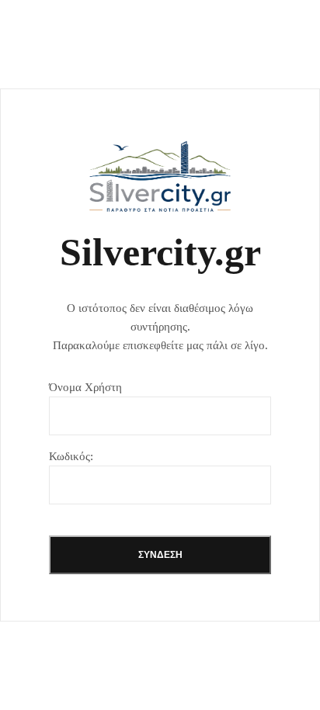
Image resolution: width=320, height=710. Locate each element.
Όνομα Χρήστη (85, 387)
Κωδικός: (71, 456)
